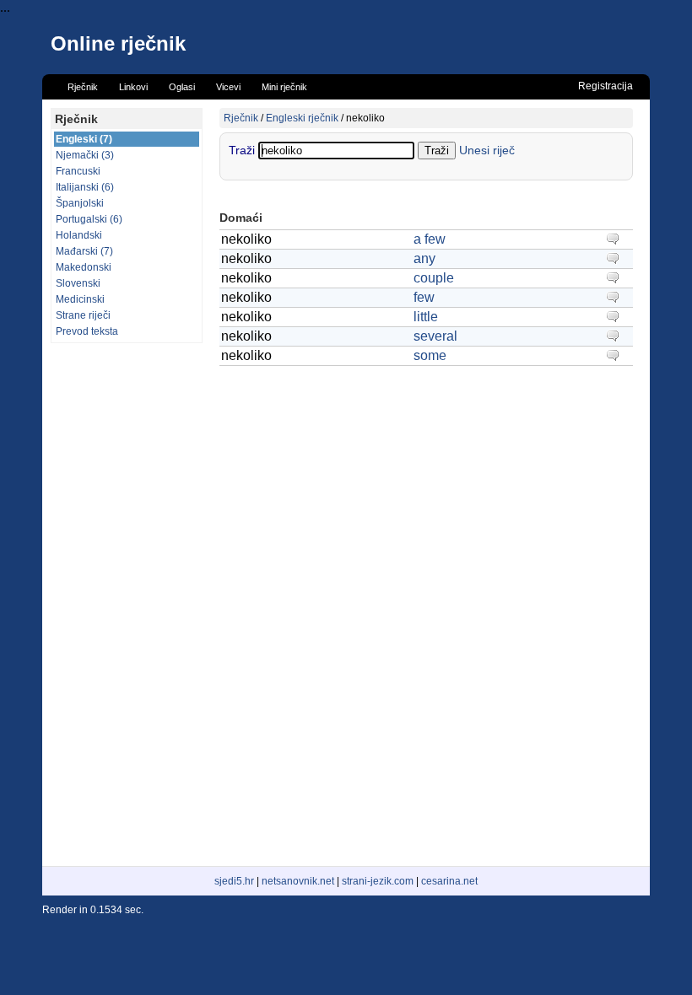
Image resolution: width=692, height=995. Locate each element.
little (426, 316)
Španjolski (80, 203)
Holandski (79, 235)
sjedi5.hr (234, 881)
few (424, 297)
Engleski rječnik (302, 118)
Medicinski (80, 299)
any (424, 258)
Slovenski (78, 283)
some (430, 355)
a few (430, 239)
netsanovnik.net (298, 881)
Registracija (605, 86)
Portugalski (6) (89, 219)
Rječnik (241, 118)
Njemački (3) (85, 155)
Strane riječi (83, 315)
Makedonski (83, 267)
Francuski (78, 171)
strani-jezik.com (378, 881)
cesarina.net (449, 881)
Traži (243, 150)
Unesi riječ (487, 150)
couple (434, 278)
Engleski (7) (84, 139)
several (435, 336)
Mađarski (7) (84, 251)
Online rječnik (118, 43)
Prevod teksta (87, 331)
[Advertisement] (127, 605)
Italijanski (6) (85, 187)
